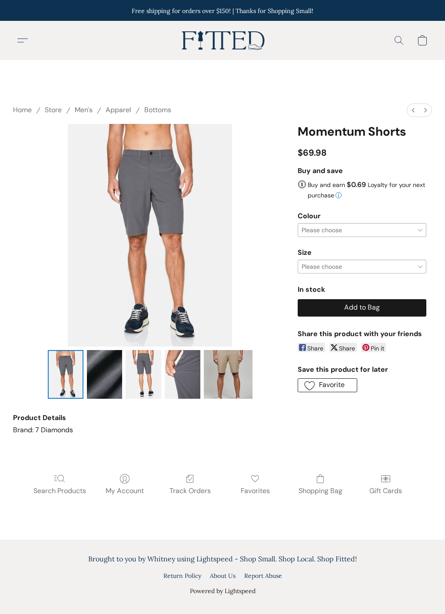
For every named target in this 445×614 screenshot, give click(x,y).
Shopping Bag (320, 490)
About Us (223, 576)
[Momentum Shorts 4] (228, 374)
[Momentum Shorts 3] (182, 374)
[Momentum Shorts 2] (143, 374)
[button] (222, 40)
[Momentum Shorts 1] (105, 374)
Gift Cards (385, 490)
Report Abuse (263, 576)
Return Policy (182, 576)
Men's (84, 109)
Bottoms (157, 109)
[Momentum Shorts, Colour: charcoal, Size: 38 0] (65, 374)
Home (22, 109)
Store (53, 109)
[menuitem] (413, 110)
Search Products (59, 490)
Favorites (255, 490)
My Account (125, 490)
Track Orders (190, 490)
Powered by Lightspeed (223, 591)
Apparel (118, 109)
